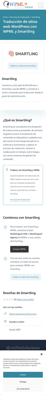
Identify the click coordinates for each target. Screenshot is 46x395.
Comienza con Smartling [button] (21, 217)
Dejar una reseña (25, 299)
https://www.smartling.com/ (23, 314)
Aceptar (23, 375)
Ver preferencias (23, 389)
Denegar (23, 382)
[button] (41, 354)
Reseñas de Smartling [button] (19, 293)
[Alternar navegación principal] (40, 5)
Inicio (5, 17)
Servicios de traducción (20, 17)
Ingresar (29, 7)
